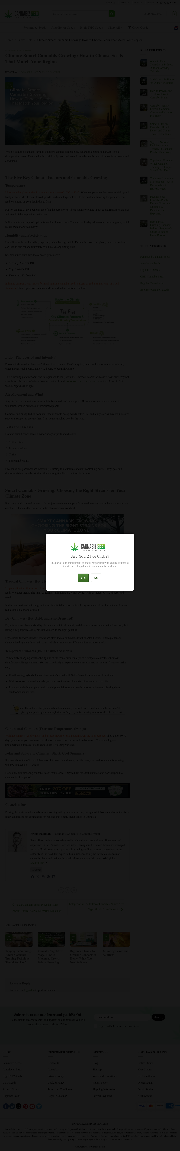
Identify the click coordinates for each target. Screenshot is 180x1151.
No (96, 578)
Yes (83, 578)
